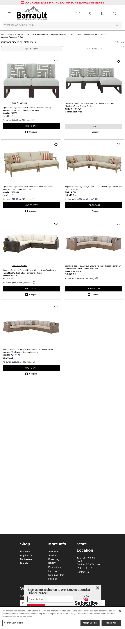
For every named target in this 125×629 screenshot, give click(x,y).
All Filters (33, 48)
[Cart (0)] (114, 13)
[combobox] (93, 48)
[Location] (90, 13)
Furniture (19, 34)
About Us (53, 551)
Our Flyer (53, 571)
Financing (53, 559)
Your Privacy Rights (13, 623)
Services (53, 555)
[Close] (120, 611)
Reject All (111, 623)
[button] (9, 13)
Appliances (26, 555)
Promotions (54, 567)
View (93, 126)
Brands (24, 563)
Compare (33, 132)
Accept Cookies (90, 623)
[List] (78, 13)
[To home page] (31, 13)
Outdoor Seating (58, 34)
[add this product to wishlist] (56, 61)
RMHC (52, 563)
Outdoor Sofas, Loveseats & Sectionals (86, 34)
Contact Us (83, 572)
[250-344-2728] (102, 13)
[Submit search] (117, 25)
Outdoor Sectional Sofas (12, 37)
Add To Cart (31, 126)
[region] (62, 617)
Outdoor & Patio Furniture (37, 34)
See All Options (19, 103)
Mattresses (26, 559)
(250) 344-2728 (85, 568)
